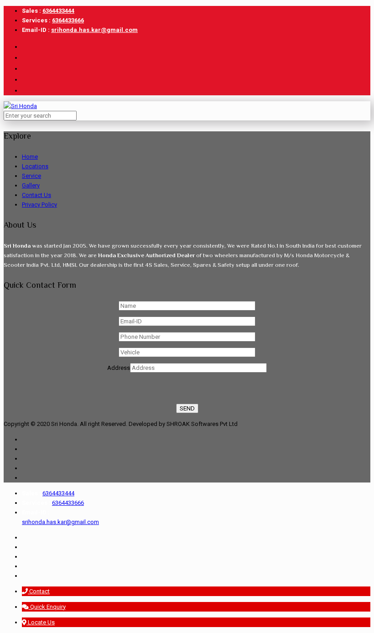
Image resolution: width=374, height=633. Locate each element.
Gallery (31, 185)
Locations (35, 166)
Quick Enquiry (47, 606)
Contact (39, 591)
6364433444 (58, 10)
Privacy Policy (39, 204)
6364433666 (68, 20)
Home (30, 156)
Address (118, 367)
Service (31, 175)
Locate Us (40, 622)
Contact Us (36, 195)
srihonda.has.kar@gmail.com (94, 29)
